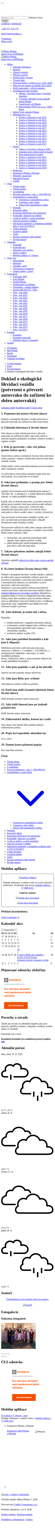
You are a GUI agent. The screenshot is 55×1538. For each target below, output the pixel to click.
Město (10, 64)
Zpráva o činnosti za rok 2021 (32, 120)
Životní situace (20, 239)
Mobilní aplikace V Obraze (25, 255)
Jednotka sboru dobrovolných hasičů (36, 152)
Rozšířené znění (23, 408)
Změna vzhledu (8, 1514)
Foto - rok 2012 (20, 329)
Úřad (9, 183)
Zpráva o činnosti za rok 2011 (32, 144)
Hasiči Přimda (19, 282)
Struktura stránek (24, 1514)
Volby (15, 234)
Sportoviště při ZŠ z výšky (25, 290)
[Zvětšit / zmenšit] (8, 1353)
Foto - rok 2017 (20, 316)
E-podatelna (18, 191)
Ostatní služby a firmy (23, 271)
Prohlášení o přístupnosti (12, 1519)
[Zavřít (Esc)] (2, 1353)
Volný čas (11, 258)
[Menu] (2, 3)
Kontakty (17, 335)
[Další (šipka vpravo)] (5, 1356)
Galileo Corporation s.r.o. (25, 1504)
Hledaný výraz (36, 17)
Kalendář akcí (19, 247)
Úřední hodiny (19, 189)
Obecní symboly (20, 72)
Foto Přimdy (18, 279)
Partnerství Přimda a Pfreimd (26, 173)
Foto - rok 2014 (20, 324)
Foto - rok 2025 (20, 295)
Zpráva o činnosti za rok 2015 (32, 133)
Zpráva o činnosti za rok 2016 (32, 130)
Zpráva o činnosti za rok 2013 (32, 138)
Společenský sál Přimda (30, 104)
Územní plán (19, 80)
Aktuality (11, 242)
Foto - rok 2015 (20, 321)
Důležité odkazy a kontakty (25, 340)
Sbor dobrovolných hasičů (31, 154)
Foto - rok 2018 (20, 313)
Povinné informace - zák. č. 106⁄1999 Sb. (32, 194)
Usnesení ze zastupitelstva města (34, 199)
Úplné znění (36, 408)
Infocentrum (18, 260)
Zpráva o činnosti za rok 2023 (32, 157)
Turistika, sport (20, 266)
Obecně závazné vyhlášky (25, 221)
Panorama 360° (20, 276)
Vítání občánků (20, 229)
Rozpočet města (20, 210)
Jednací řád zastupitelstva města (33, 205)
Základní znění (8, 408)
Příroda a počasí (20, 75)
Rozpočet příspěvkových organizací (29, 213)
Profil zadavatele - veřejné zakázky (29, 88)
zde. (3, 1041)
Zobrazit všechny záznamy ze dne (33, 960)
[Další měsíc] (16, 930)
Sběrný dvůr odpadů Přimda (26, 112)
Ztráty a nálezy (20, 252)
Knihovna (17, 170)
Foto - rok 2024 (20, 298)
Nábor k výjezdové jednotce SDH (34, 149)
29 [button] (18, 950)
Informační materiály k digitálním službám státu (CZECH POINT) (32, 224)
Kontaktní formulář (22, 337)
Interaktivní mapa (21, 178)
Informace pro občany (23, 250)
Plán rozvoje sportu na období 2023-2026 (32, 85)
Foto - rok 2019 (20, 311)
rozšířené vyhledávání (11, 23)
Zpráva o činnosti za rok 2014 (32, 136)
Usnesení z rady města (29, 202)
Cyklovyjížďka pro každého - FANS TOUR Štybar (30, 956)
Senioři (10, 343)
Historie (16, 69)
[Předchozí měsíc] (2, 930)
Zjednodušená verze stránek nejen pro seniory (27, 1299)
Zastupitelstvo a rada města (25, 197)
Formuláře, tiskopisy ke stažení (27, 215)
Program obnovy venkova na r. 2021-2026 (32, 83)
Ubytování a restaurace (23, 268)
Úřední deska (19, 186)
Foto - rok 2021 (20, 306)
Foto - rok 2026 (20, 292)
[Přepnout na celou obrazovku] (5, 1353)
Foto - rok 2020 (20, 308)
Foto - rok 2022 (20, 303)
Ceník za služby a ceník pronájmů (28, 218)
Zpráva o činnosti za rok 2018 (32, 125)
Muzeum (17, 263)
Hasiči (16, 146)
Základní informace (22, 67)
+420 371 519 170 (9, 28)
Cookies (29, 1519)
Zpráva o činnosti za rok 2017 (32, 128)
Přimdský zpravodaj (22, 176)
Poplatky (17, 207)
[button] (30, 820)
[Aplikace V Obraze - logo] (14, 1415)
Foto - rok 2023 (20, 300)
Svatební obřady (20, 231)
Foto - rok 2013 (20, 327)
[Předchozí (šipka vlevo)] (2, 1356)
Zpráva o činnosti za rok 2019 (32, 122)
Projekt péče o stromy (23, 77)
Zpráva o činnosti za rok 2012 (32, 141)
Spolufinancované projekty (25, 91)
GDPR (16, 181)
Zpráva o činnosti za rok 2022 (32, 117)
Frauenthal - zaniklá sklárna (25, 287)
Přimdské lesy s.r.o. (22, 115)
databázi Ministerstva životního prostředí (20, 593)
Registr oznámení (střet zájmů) (27, 237)
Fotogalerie (12, 274)
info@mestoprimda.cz (11, 33)
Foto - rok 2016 (20, 319)
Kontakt (11, 332)
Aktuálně (17, 245)
